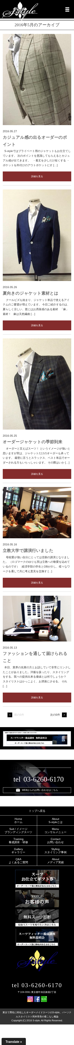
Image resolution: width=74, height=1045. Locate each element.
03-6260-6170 (43, 779)
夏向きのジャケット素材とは (30, 293)
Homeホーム (18, 820)
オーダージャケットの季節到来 (32, 441)
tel (17, 779)
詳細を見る (37, 176)
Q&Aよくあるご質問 (18, 861)
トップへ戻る (37, 810)
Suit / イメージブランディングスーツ (18, 830)
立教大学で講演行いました (28, 550)
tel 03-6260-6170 (37, 985)
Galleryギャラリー (18, 850)
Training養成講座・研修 (18, 840)
